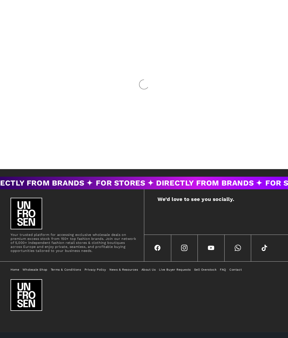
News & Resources (123, 269)
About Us (148, 269)
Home (15, 269)
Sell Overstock (205, 269)
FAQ (223, 269)
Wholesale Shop (35, 269)
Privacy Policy (95, 269)
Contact (235, 269)
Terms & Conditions (66, 269)
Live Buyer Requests (175, 269)
